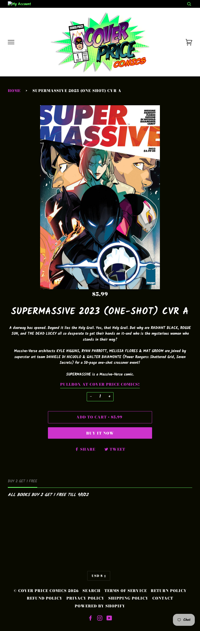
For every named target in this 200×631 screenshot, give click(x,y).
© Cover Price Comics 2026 (46, 591)
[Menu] (11, 42)
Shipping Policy (128, 598)
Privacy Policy (85, 598)
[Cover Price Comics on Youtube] (109, 619)
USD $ (97, 575)
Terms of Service (125, 591)
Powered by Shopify (100, 606)
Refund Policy (45, 598)
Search (92, 591)
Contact (162, 598)
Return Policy (169, 591)
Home (14, 91)
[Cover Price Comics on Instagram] (100, 619)
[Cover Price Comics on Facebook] (90, 619)
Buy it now (100, 433)
